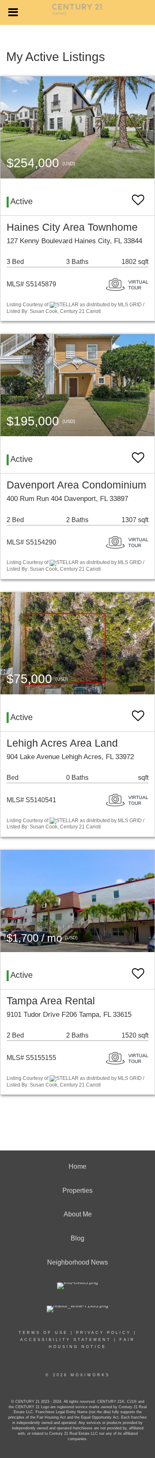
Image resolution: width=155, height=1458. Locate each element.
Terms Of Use (43, 1333)
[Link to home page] (77, 12)
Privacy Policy (103, 1333)
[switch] (138, 196)
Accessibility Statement (65, 1340)
